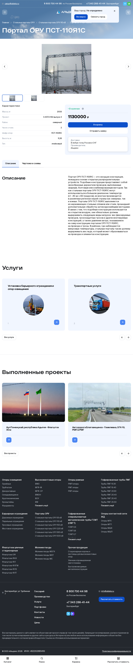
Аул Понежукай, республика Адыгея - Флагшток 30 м (32, 428)
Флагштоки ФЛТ (9, 573)
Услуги (37, 602)
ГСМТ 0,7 (72, 534)
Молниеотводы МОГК (45, 552)
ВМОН (38, 495)
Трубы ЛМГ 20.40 (109, 495)
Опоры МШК (106, 528)
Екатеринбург (112, 4)
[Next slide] (128, 66)
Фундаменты (8, 506)
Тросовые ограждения (12, 525)
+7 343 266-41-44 (95, 4)
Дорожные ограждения (12, 518)
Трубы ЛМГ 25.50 (109, 502)
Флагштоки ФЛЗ (9, 569)
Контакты (39, 612)
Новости (39, 618)
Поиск (42, 662)
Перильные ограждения (13, 521)
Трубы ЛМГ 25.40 (109, 498)
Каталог (7, 662)
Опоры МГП (106, 524)
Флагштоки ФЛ (9, 562)
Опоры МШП (106, 532)
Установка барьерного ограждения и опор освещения (31, 287)
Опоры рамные (76, 480)
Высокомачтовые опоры (48, 480)
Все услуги (9, 337)
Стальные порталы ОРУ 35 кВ (48, 518)
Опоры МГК (106, 521)
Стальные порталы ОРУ (24, 23)
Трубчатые (7, 487)
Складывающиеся (10, 495)
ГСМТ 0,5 (72, 527)
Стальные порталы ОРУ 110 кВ (52, 23)
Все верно (81, 17)
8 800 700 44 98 (53, 4)
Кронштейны (8, 502)
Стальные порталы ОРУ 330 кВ (49, 532)
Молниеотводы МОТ (44, 555)
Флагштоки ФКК (9, 558)
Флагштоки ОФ (9, 555)
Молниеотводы (43, 548)
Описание (10, 164)
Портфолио (40, 607)
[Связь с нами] (128, 12)
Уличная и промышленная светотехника (79, 562)
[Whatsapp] (129, 4)
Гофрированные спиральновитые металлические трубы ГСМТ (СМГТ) (83, 518)
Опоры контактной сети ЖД (114, 515)
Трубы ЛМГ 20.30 (108, 491)
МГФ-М (38, 487)
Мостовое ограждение (12, 529)
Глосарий (39, 592)
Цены (37, 623)
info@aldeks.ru (107, 591)
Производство (42, 597)
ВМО (37, 484)
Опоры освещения (12, 480)
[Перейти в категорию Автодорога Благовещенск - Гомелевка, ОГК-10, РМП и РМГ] (74, 440)
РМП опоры (73, 484)
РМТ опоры (73, 491)
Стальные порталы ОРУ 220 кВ (49, 529)
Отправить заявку (98, 131)
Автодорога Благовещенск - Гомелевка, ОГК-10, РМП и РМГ (98, 428)
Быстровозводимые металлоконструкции (77, 568)
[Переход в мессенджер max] (72, 614)
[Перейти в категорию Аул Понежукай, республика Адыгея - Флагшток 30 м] (8, 440)
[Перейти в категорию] (56, 322)
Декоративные (9, 491)
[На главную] (66, 12)
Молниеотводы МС (44, 559)
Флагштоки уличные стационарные (12, 549)
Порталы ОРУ (42, 514)
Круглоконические (10, 498)
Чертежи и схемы (31, 164)
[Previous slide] (4, 66)
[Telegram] (125, 4)
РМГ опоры (73, 487)
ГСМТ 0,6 (72, 531)
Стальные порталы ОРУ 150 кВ (49, 525)
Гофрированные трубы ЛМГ (115, 480)
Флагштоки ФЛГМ (10, 566)
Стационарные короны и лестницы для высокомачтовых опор (82, 554)
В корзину (97, 125)
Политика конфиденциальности (116, 651)
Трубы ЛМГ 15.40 (108, 487)
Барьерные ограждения (14, 514)
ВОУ (37, 498)
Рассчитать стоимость (111, 599)
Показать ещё (41, 506)
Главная (5, 23)
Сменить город (98, 17)
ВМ (36, 502)
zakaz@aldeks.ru (12, 4)
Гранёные (6, 484)
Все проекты (10, 453)
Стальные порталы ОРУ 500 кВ (49, 536)
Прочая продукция (78, 548)
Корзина (76, 662)
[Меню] (4, 12)
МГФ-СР (39, 491)
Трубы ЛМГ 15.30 (108, 484)
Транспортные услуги (87, 285)
